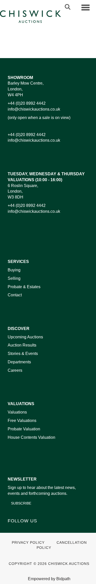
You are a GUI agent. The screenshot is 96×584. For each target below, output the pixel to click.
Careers (15, 370)
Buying (14, 270)
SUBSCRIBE (21, 503)
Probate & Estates (24, 287)
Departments (19, 362)
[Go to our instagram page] (64, 46)
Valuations (17, 412)
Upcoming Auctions (25, 337)
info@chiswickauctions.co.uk (34, 109)
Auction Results (22, 345)
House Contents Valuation (31, 437)
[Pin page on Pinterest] (53, 46)
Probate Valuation (24, 429)
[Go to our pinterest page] (34, 529)
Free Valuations (22, 420)
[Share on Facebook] (32, 46)
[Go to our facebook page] (12, 529)
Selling (14, 278)
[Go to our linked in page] (23, 529)
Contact (15, 295)
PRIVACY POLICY (28, 543)
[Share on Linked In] (43, 46)
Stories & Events (23, 353)
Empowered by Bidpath (49, 579)
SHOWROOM (20, 77)
